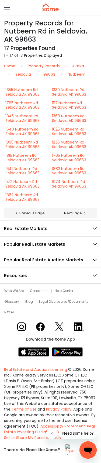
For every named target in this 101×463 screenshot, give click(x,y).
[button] (7, 7)
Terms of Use (24, 409)
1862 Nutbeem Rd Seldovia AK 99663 (22, 197)
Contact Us (39, 291)
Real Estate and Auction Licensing (35, 369)
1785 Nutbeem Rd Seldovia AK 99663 (22, 105)
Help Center (64, 291)
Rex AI (9, 312)
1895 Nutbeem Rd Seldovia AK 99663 (22, 144)
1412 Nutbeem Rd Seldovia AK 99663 (22, 184)
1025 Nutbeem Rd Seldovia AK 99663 (69, 131)
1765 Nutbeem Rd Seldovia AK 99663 (69, 158)
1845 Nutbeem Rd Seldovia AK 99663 (22, 118)
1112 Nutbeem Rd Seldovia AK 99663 (69, 105)
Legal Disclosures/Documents (63, 302)
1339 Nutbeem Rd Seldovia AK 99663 (69, 92)
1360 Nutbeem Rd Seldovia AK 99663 (69, 118)
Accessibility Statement (62, 426)
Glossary (11, 302)
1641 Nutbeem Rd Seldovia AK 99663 (22, 171)
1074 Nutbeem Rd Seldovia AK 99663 (69, 184)
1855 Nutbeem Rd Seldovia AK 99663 (22, 92)
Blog (29, 302)
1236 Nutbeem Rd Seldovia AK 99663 (69, 144)
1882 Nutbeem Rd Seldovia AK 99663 (69, 171)
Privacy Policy (58, 409)
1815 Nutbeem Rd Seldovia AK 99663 (22, 158)
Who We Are (14, 291)
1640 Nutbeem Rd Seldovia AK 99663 (22, 131)
